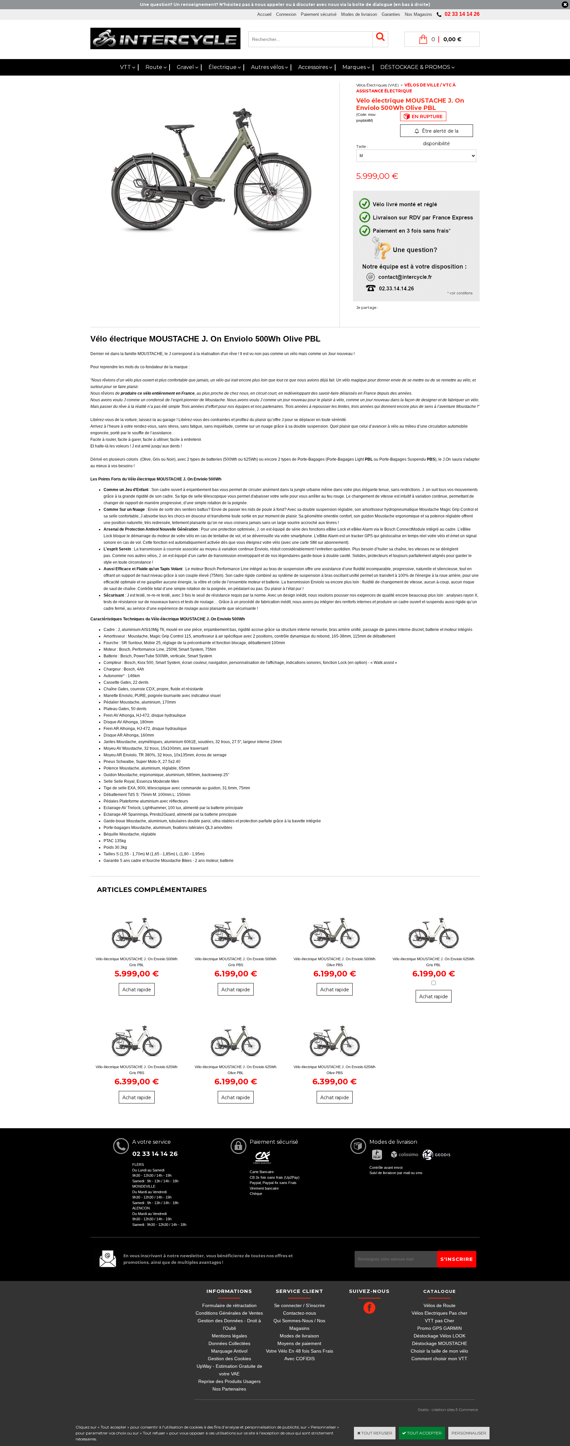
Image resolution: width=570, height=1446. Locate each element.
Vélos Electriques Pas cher (439, 1313)
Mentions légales (229, 1335)
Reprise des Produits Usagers (229, 1381)
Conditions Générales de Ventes (229, 1313)
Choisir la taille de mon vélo (439, 1351)
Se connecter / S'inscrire (299, 1305)
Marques (354, 67)
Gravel (185, 67)
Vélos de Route (440, 1305)
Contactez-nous (299, 1313)
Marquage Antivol (229, 1351)
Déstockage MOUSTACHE (439, 1343)
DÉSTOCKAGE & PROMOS (415, 67)
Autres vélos (267, 67)
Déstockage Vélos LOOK (439, 1335)
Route (153, 67)
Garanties (391, 14)
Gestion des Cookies (229, 1358)
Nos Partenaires (229, 1389)
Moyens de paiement (299, 1343)
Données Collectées (229, 1343)
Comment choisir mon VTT (439, 1358)
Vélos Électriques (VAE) (377, 84)
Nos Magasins (418, 14)
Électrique (222, 67)
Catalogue (439, 1291)
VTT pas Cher (439, 1320)
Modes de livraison (359, 14)
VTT (125, 67)
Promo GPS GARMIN (439, 1328)
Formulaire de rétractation (229, 1305)
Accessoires (313, 67)
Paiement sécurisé (318, 14)
